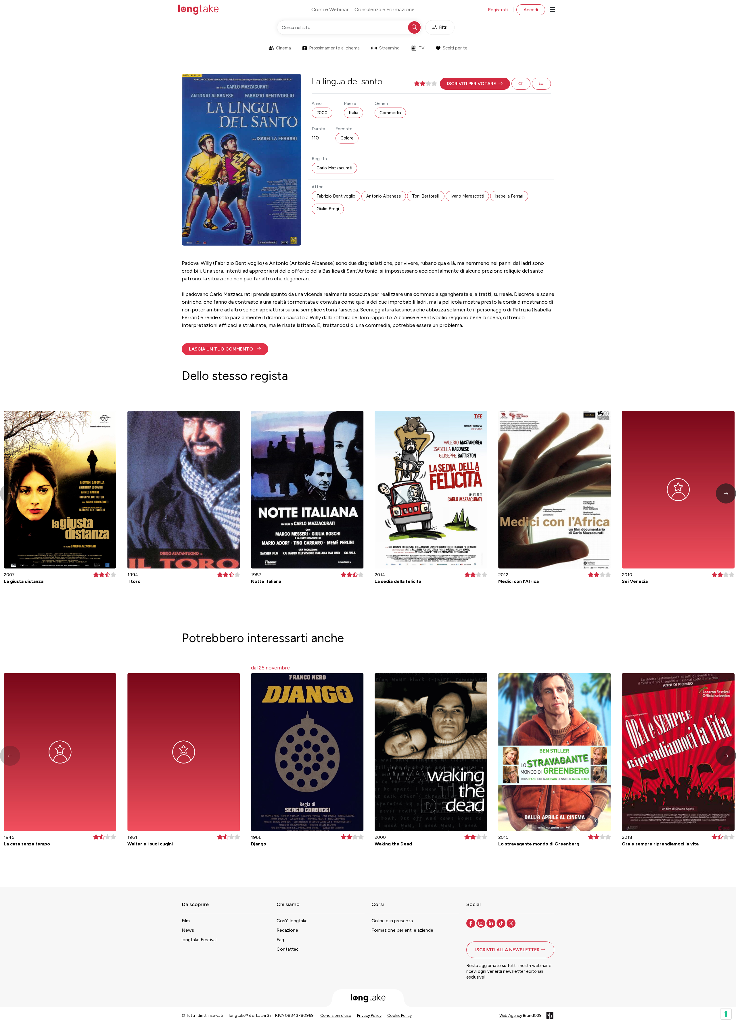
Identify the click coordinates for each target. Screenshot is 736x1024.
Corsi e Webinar (330, 9)
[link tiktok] (502, 923)
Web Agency (510, 1015)
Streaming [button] (389, 48)
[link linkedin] (491, 923)
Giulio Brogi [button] (328, 208)
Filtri (443, 27)
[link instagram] (481, 923)
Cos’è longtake (292, 920)
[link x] (512, 923)
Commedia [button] (390, 112)
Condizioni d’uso (335, 1015)
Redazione (287, 930)
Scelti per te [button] (455, 48)
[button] (475, 84)
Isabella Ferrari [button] (509, 196)
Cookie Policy (399, 1015)
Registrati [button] (498, 9)
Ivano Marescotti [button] (467, 196)
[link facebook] (471, 923)
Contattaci (288, 949)
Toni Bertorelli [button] (426, 196)
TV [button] (421, 48)
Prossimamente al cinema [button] (334, 48)
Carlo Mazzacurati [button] (334, 168)
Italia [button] (353, 112)
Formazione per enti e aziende (402, 930)
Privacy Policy (369, 1015)
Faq (280, 939)
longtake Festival (199, 939)
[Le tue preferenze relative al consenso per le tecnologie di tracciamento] (725, 1013)
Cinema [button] (283, 48)
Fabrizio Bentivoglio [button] (336, 196)
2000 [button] (322, 112)
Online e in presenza (392, 920)
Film (186, 920)
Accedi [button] (531, 9)
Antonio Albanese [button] (383, 196)
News (188, 930)
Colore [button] (347, 138)
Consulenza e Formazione (384, 9)
